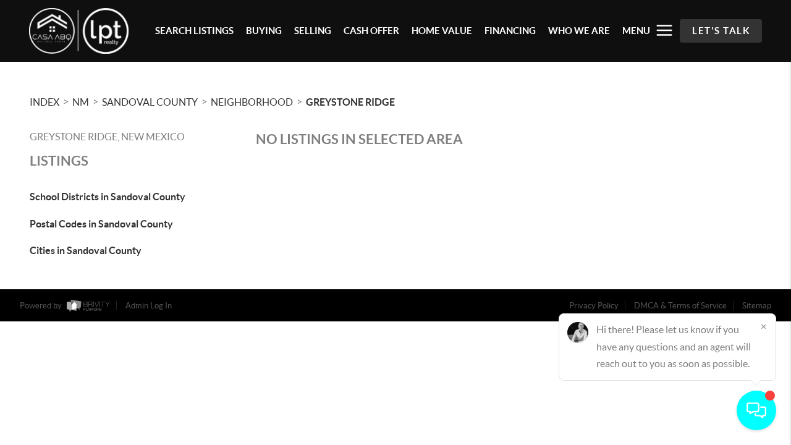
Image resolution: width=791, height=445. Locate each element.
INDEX (44, 102)
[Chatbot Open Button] (756, 410)
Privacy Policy (594, 305)
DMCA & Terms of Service (680, 305)
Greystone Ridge (350, 102)
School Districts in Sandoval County (107, 196)
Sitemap (756, 305)
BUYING (264, 30)
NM (80, 102)
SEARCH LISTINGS (194, 30)
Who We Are (579, 30)
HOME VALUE (442, 30)
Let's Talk (721, 30)
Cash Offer (371, 30)
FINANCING (510, 30)
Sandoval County (150, 102)
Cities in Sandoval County (86, 250)
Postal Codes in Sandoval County (101, 223)
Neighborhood (252, 102)
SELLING (312, 30)
